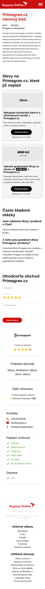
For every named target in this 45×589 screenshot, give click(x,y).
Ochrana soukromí (22, 547)
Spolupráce (22, 531)
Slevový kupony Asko (22, 575)
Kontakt (22, 537)
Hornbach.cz (22, 370)
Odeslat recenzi (12, 320)
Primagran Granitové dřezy (22, 427)
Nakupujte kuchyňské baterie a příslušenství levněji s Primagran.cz (22, 115)
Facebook (22, 544)
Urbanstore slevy (22, 578)
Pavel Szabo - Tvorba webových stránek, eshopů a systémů (22, 517)
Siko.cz (26, 374)
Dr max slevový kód (22, 581)
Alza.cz (11, 370)
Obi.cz (18, 374)
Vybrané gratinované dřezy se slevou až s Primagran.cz (21, 169)
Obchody (14, 25)
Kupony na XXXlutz (22, 562)
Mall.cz (33, 370)
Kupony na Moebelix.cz (22, 571)
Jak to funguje (22, 541)
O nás (22, 534)
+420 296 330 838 (18, 419)
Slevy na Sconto (22, 559)
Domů (4, 25)
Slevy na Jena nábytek (22, 568)
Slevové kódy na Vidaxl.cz (22, 565)
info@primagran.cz (18, 423)
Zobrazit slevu (21, 132)
